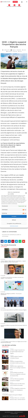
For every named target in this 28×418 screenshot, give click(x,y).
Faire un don (14, 6)
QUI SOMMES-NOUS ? (9, 412)
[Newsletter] (19, 5)
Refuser (14, 220)
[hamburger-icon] (21, 2)
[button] (26, 193)
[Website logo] (5, 2)
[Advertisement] (14, 22)
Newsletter (19, 6)
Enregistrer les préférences (14, 223)
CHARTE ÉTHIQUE (14, 413)
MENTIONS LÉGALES (14, 225)
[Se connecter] (9, 5)
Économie (12, 245)
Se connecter (9, 6)
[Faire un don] (14, 5)
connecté (12, 234)
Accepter (14, 216)
